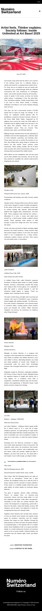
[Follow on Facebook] (19, 596)
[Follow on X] (15, 596)
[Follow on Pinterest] (29, 596)
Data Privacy (22, 605)
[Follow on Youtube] (22, 596)
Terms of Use (31, 605)
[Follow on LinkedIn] (26, 596)
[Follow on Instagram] (12, 596)
